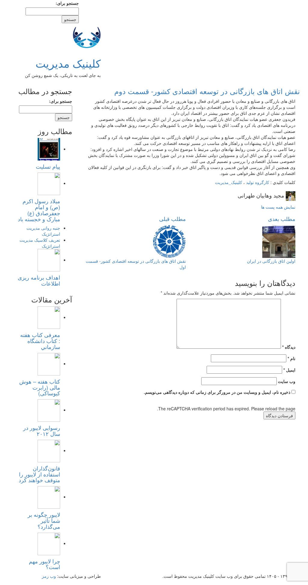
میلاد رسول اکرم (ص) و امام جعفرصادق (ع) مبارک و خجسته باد (39, 209)
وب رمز (49, 576)
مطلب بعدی (281, 218)
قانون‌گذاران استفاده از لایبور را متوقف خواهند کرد (39, 474)
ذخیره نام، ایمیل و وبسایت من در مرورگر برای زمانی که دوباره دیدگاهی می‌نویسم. (217, 392)
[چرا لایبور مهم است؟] (49, 543)
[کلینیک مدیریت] (87, 36)
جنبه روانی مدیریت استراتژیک (43, 231)
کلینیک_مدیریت (228, 182)
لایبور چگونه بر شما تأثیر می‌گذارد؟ (44, 520)
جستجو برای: (67, 3)
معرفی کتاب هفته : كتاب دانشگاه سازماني (40, 341)
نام (291, 358)
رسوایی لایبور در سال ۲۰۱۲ (41, 430)
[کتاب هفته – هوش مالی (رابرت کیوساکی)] (49, 363)
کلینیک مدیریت (68, 63)
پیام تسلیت (48, 166)
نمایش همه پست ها (278, 207)
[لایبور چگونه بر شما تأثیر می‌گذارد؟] (49, 497)
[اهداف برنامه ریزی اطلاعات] (49, 260)
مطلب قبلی (172, 218)
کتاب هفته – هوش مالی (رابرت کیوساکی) (39, 387)
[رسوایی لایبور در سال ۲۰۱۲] (49, 410)
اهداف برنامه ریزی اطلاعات (39, 280)
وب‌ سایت (286, 381)
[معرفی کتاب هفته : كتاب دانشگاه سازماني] (49, 317)
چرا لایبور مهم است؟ (44, 564)
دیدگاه (288, 347)
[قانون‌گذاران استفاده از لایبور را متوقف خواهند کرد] (49, 450)
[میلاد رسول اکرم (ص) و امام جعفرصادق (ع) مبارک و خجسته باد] (49, 183)
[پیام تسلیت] (49, 149)
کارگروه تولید (257, 182)
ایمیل (289, 370)
